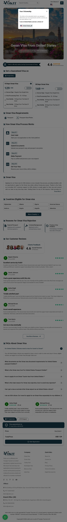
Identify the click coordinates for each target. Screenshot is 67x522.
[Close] (46, 11)
